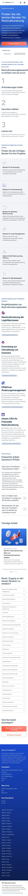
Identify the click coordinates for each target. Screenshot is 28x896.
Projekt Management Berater (9, 706)
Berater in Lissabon (6, 840)
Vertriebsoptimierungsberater (10, 665)
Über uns (3, 778)
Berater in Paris (5, 859)
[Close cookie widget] (26, 882)
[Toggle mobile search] (20, 2)
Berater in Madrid (6, 845)
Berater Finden (14, 44)
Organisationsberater (7, 710)
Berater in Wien (5, 873)
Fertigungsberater (7, 690)
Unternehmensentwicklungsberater (11, 624)
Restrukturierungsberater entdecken (14, 729)
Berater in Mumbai (6, 851)
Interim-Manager (6, 645)
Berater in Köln (5, 837)
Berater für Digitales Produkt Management (9, 590)
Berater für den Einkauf (8, 686)
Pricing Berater (6, 698)
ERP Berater (5, 682)
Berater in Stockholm (7, 867)
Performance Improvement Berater (11, 657)
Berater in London (6, 842)
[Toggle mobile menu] (24, 2)
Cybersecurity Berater (8, 637)
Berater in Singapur (6, 864)
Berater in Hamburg (7, 826)
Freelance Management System (9, 788)
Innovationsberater (7, 653)
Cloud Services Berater (8, 595)
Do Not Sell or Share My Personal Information (12, 893)
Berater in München (6, 853)
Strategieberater (6, 661)
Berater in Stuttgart (7, 870)
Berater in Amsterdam (7, 810)
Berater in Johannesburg (8, 834)
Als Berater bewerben (14, 735)
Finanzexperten (6, 603)
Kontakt (3, 801)
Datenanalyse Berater (8, 678)
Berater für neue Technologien (10, 633)
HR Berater (5, 612)
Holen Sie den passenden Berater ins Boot (11, 770)
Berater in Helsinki (6, 829)
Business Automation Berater (10, 673)
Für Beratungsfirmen (6, 774)
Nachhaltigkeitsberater (8, 616)
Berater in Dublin (6, 821)
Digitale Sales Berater (8, 641)
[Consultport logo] (8, 2)
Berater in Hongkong (7, 831)
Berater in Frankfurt (6, 823)
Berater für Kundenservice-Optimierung (9, 608)
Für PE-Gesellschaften (7, 776)
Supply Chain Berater (8, 702)
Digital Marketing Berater (8, 599)
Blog (2, 790)
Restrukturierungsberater (8, 620)
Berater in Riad (5, 862)
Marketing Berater (7, 694)
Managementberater (7, 8)
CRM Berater (5, 649)
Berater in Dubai (6, 818)
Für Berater (4, 772)
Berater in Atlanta (6, 812)
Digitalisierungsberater (8, 629)
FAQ (2, 780)
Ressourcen (4, 792)
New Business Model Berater (9, 669)
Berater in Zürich (6, 875)
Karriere (3, 803)
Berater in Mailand (6, 848)
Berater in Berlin (6, 815)
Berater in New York (7, 856)
